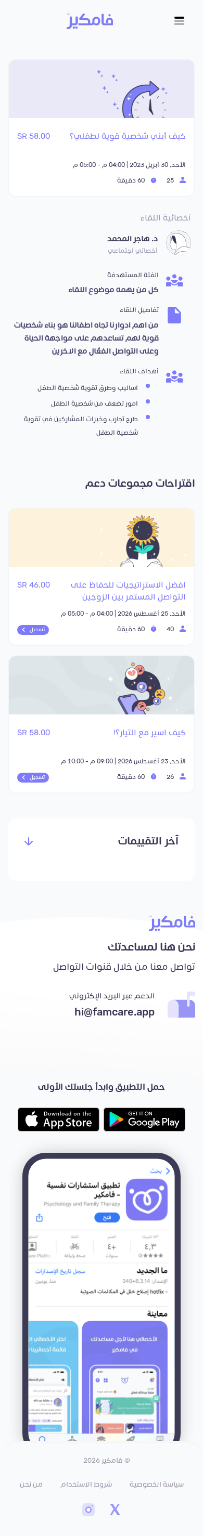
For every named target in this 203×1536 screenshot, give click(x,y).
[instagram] (88, 1511)
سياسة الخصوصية (157, 1484)
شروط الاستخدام (86, 1484)
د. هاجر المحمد (132, 238)
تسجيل (37, 629)
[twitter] (114, 1511)
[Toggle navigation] (179, 21)
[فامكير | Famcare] (90, 21)
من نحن (31, 1484)
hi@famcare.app (114, 1012)
